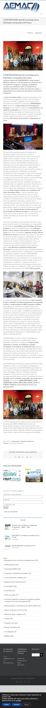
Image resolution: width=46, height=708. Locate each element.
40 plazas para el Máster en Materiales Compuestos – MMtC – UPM (24, 526)
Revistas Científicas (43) (12, 627)
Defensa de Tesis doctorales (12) (14, 582)
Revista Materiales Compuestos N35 (23, 546)
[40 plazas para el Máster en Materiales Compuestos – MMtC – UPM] (7, 525)
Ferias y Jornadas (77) (11, 595)
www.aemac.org (8, 663)
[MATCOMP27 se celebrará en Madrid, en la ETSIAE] (7, 536)
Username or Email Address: (12, 494)
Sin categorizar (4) (10, 632)
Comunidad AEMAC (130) (12, 569)
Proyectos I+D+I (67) (11, 623)
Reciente (23, 520)
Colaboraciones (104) (11, 565)
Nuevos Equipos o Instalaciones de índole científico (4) (22, 606)
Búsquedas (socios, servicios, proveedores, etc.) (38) (21, 560)
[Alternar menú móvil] (42, 14)
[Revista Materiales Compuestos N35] (7, 546)
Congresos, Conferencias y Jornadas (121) (17, 573)
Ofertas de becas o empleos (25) (14, 614)
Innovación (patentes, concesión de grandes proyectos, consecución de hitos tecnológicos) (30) (22, 600)
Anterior (30, 33)
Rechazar (16, 704)
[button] (4, 475)
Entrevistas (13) (9, 591)
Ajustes (26, 704)
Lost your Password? (11, 512)
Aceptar (6, 704)
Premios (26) (8, 619)
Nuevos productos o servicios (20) (15, 610)
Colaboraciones (15, 441)
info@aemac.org (8, 658)
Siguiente (38, 33)
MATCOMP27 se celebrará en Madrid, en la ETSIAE (25, 536)
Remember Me (10, 505)
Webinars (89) (8, 636)
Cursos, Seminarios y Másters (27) (15, 578)
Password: (6, 500)
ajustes (18, 701)
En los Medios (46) (10, 586)
